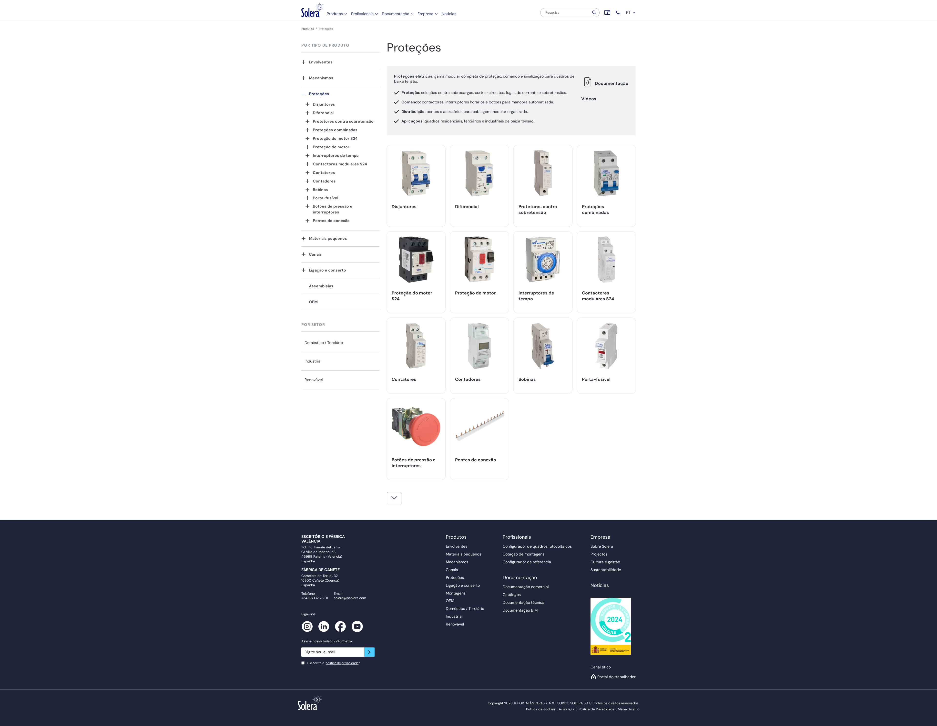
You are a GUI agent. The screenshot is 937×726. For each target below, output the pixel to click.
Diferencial (323, 112)
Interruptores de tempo (336, 155)
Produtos (335, 13)
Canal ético (601, 667)
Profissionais (362, 13)
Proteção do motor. (331, 147)
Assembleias (321, 286)
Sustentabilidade (606, 569)
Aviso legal (567, 709)
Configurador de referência (527, 562)
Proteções (319, 93)
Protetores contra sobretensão (343, 121)
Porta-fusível (325, 198)
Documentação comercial (526, 586)
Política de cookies (540, 709)
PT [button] (628, 12)
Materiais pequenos (328, 238)
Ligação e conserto (327, 270)
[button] (618, 12)
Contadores (324, 181)
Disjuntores (324, 104)
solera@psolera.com (350, 598)
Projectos (599, 554)
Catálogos (512, 594)
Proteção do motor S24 (335, 138)
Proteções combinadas (335, 129)
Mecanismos (321, 78)
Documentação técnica (523, 602)
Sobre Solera (602, 546)
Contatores (324, 172)
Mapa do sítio (628, 709)
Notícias (449, 13)
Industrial (313, 361)
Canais (315, 254)
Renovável (314, 379)
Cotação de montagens (523, 554)
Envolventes (321, 62)
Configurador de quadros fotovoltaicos (537, 546)
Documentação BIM (520, 610)
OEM (313, 301)
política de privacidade (342, 663)
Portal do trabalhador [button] (616, 676)
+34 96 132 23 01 (314, 598)
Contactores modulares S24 (340, 164)
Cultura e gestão (605, 562)
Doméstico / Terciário (324, 342)
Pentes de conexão (331, 220)
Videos (588, 99)
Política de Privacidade (596, 709)
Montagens (456, 593)
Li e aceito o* (333, 663)
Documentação (395, 13)
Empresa (425, 13)
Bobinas (320, 189)
